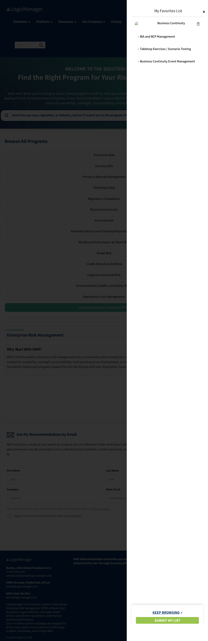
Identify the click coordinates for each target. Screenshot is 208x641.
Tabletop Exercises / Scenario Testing (165, 49)
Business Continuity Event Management (167, 61)
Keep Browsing (166, 612)
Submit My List (167, 620)
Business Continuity (171, 23)
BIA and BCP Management (157, 36)
